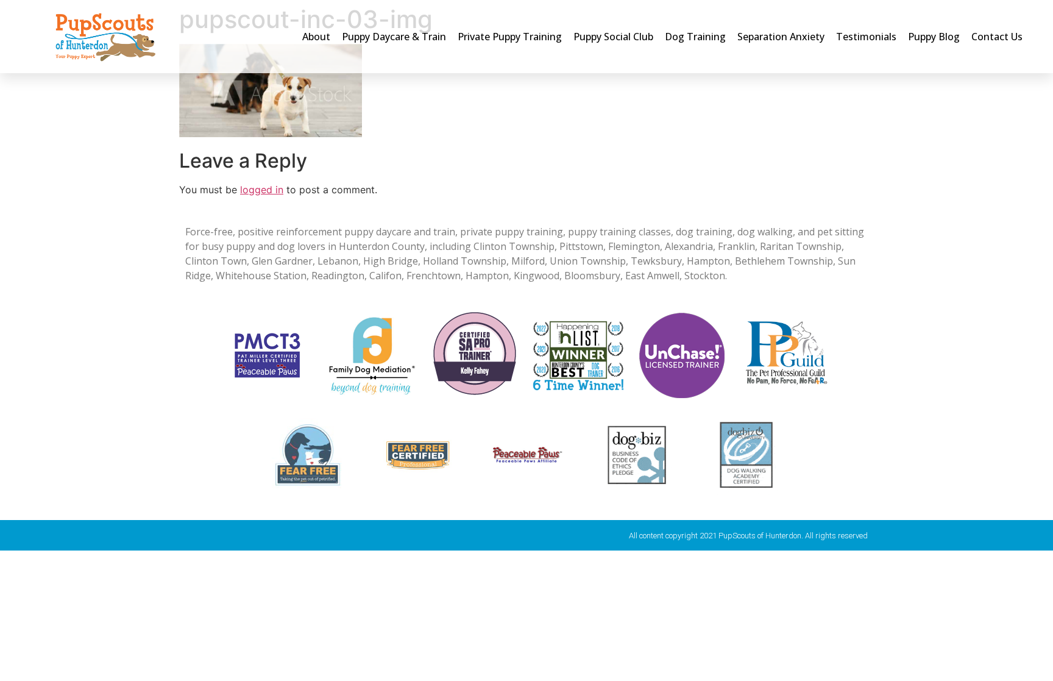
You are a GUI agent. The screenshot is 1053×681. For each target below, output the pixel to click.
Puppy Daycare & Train (394, 36)
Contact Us (997, 36)
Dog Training (695, 36)
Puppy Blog (934, 36)
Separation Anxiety (780, 36)
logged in (261, 190)
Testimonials (866, 36)
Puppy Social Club (613, 36)
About (316, 36)
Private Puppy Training (510, 36)
